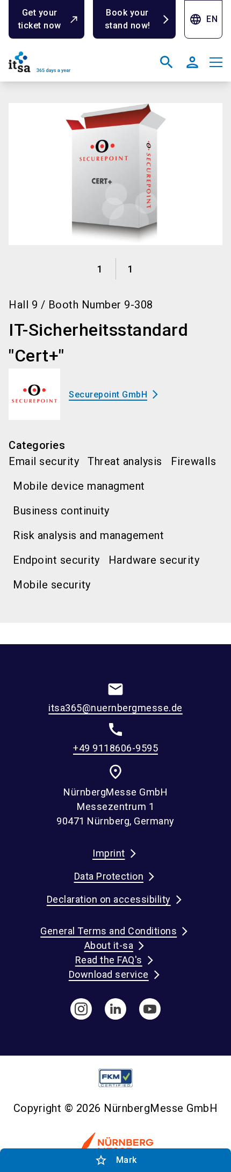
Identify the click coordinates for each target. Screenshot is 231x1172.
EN (203, 19)
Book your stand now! (127, 19)
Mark (116, 1160)
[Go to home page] (60, 66)
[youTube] (150, 1009)
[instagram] (81, 1009)
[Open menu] (216, 62)
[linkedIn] (115, 1009)
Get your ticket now (39, 19)
